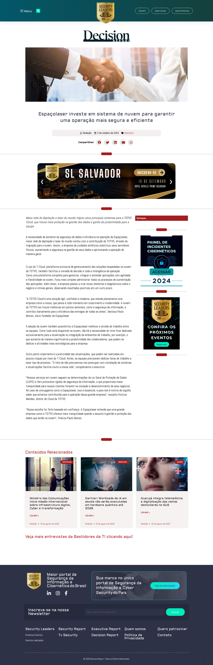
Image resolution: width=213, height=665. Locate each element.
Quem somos (135, 629)
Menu (27, 11)
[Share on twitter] (107, 142)
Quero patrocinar (172, 629)
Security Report (72, 629)
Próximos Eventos (34, 635)
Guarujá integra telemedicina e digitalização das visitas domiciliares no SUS (162, 501)
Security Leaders (39, 629)
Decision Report (105, 635)
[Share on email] (123, 142)
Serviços (128, 133)
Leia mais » (34, 515)
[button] (142, 11)
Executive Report (106, 629)
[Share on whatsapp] (131, 142)
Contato (165, 635)
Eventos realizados (34, 640)
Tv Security (68, 635)
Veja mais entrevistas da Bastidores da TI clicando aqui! (79, 537)
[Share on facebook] (99, 142)
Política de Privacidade (134, 637)
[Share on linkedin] (115, 142)
